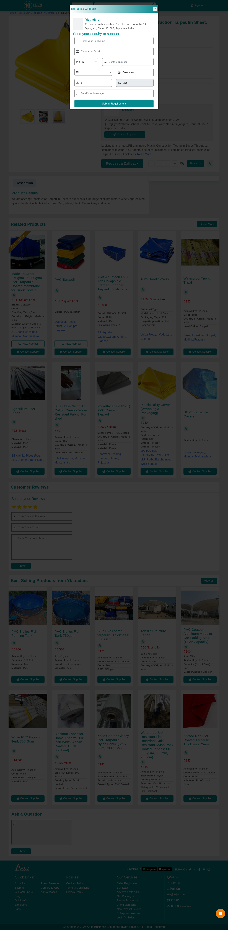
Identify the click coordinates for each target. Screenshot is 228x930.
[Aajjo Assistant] (220, 913)
